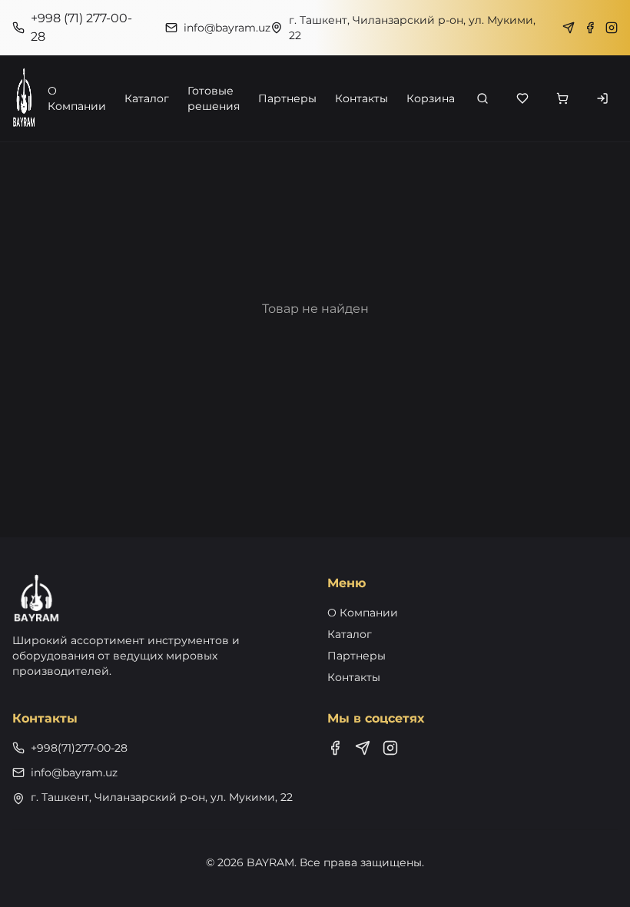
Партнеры (287, 98)
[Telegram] (568, 28)
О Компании (77, 98)
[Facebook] (590, 28)
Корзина (430, 98)
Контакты (361, 98)
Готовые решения (213, 98)
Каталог (146, 98)
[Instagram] (611, 28)
